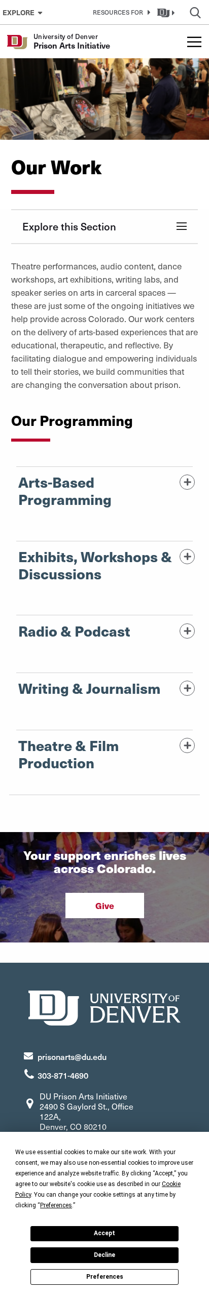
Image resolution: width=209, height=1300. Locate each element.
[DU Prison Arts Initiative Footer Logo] (104, 1006)
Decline (104, 1254)
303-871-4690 (63, 1075)
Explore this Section (69, 226)
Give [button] (104, 905)
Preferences (104, 1276)
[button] (119, 12)
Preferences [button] (56, 1205)
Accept (104, 1233)
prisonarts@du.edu (72, 1056)
